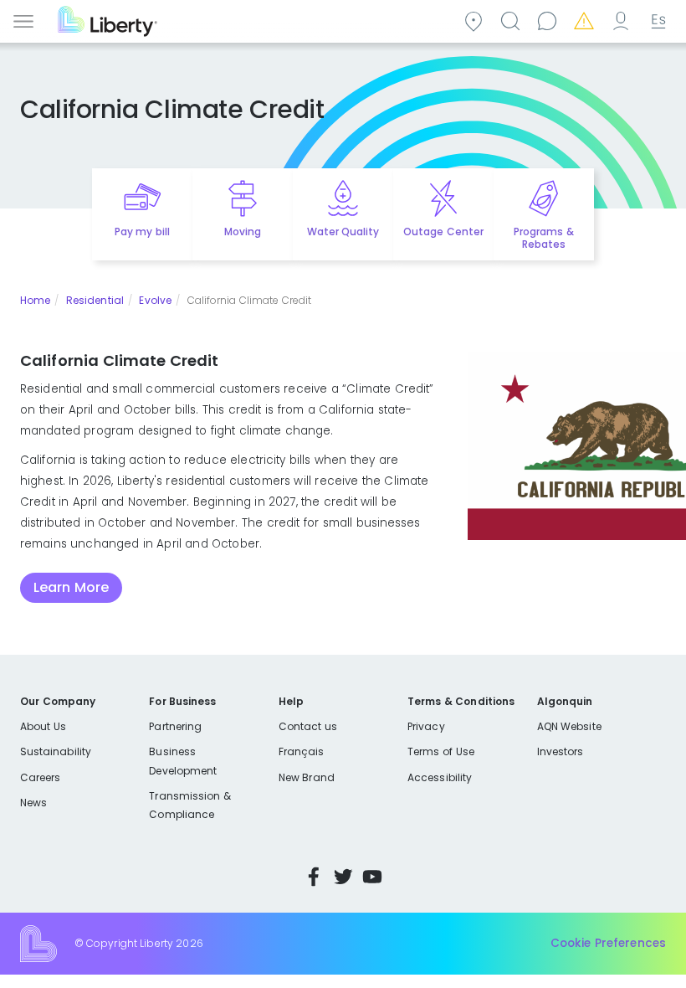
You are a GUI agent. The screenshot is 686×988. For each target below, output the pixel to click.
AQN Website (569, 726)
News (33, 802)
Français (301, 751)
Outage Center (443, 231)
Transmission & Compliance (189, 805)
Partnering (175, 726)
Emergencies (586, 19)
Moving (242, 231)
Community (476, 19)
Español (657, 19)
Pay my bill (142, 231)
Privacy (425, 726)
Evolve (155, 300)
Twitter (343, 877)
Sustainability (55, 751)
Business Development (183, 760)
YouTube (372, 877)
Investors (560, 751)
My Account (623, 19)
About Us (43, 726)
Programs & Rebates (543, 237)
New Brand (307, 777)
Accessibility (439, 777)
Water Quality (343, 231)
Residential (95, 300)
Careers (40, 777)
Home (35, 300)
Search (512, 19)
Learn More (71, 587)
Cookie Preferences (608, 943)
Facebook (314, 877)
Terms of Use (440, 751)
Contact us (549, 19)
